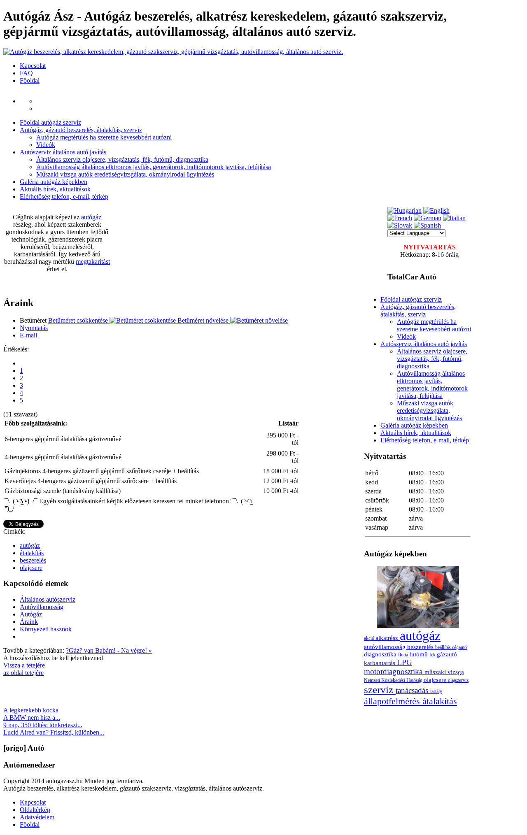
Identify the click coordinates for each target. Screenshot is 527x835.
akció (369, 638)
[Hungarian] (404, 210)
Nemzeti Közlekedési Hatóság (394, 680)
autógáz (91, 217)
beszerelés (33, 560)
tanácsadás (413, 690)
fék (433, 655)
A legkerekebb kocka (30, 710)
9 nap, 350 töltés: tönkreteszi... (42, 724)
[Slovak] (399, 225)
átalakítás (32, 552)
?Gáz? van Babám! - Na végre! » (109, 650)
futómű (419, 654)
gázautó (447, 654)
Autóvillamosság (41, 606)
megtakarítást (93, 261)
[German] (427, 218)
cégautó (459, 647)
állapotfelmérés (393, 701)
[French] (399, 218)
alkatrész (387, 637)
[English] (436, 210)
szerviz (380, 689)
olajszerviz (458, 680)
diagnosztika (381, 654)
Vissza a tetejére (24, 665)
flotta (403, 655)
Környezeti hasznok (46, 629)
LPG (404, 662)
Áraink (29, 621)
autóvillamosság (385, 646)
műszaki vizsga (444, 671)
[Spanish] (427, 225)
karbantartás (380, 662)
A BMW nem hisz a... (31, 717)
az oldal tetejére (23, 672)
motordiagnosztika (394, 671)
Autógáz (31, 614)
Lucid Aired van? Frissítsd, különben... (53, 732)
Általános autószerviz (47, 599)
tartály (436, 691)
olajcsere (31, 567)
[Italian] (454, 218)
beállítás (443, 647)
